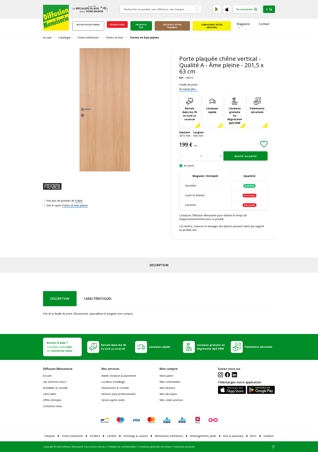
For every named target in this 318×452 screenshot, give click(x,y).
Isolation (268, 436)
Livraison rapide (212, 110)
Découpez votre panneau (172, 26)
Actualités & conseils (55, 388)
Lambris (111, 436)
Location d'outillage (113, 382)
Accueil (47, 375)
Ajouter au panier (245, 156)
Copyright (48, 446)
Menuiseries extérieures (169, 436)
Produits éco (141, 26)
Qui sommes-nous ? (55, 382)
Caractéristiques (98, 299)
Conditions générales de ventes (154, 446)
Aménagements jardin (203, 436)
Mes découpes (168, 394)
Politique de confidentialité (122, 446)
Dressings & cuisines (135, 436)
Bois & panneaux (233, 436)
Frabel (78, 200)
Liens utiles (49, 394)
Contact (264, 24)
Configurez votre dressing (211, 26)
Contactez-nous (52, 406)
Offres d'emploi (52, 400)
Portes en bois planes (75, 205)
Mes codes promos (171, 400)
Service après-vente (113, 400)
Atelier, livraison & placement (118, 375)
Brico (253, 436)
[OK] (197, 9)
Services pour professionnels (118, 394)
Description (159, 265)
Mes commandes (170, 382)
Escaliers (95, 436)
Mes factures (167, 388)
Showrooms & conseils (115, 388)
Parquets (49, 436)
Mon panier (166, 375)
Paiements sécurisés (257, 110)
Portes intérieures (72, 436)
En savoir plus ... (188, 89)
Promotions (117, 24)
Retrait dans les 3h (189, 114)
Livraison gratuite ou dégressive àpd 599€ (234, 116)
